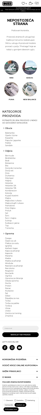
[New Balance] (29, 89)
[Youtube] (19, 347)
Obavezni (9, 400)
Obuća (8, 128)
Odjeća (8, 151)
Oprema (9, 233)
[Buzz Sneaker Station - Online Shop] (7, 3)
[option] (20, 9)
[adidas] (29, 67)
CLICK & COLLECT (20, 8)
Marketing (31, 400)
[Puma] (11, 89)
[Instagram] (12, 347)
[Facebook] (4, 347)
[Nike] (11, 67)
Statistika (20, 400)
